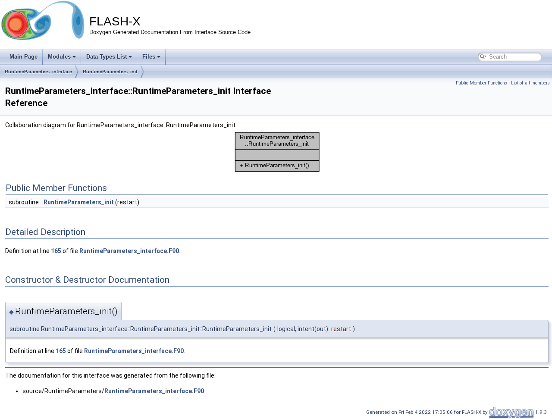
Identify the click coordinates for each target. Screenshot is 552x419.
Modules (59, 56)
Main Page (23, 56)
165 (56, 250)
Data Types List (106, 56)
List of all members (530, 83)
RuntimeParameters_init (110, 71)
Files (148, 56)
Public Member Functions (481, 83)
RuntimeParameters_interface (38, 71)
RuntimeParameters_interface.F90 (129, 250)
